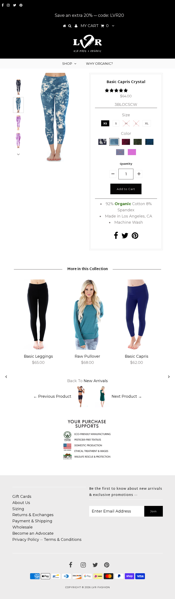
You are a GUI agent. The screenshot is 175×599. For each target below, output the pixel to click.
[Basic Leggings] (38, 348)
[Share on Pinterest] (135, 237)
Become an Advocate (33, 533)
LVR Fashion (101, 587)
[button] (117, 90)
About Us (21, 502)
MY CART (95, 25)
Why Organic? (99, 64)
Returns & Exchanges (33, 515)
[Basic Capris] (136, 348)
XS (105, 123)
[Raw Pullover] (87, 348)
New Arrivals (96, 381)
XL (147, 123)
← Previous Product (52, 396)
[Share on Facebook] (116, 237)
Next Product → (127, 396)
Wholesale (22, 527)
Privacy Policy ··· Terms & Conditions (47, 539)
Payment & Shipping (32, 521)
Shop (67, 64)
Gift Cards (21, 496)
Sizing (18, 509)
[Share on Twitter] (124, 237)
